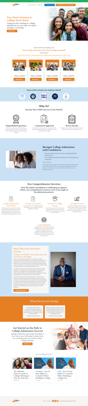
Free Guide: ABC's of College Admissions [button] (66, 4)
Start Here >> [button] (19, 79)
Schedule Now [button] (27, 343)
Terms (44, 401)
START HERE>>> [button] (12, 31)
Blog (29, 5)
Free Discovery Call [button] (49, 4)
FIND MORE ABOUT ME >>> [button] (21, 290)
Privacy (49, 401)
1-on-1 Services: (44, 225)
